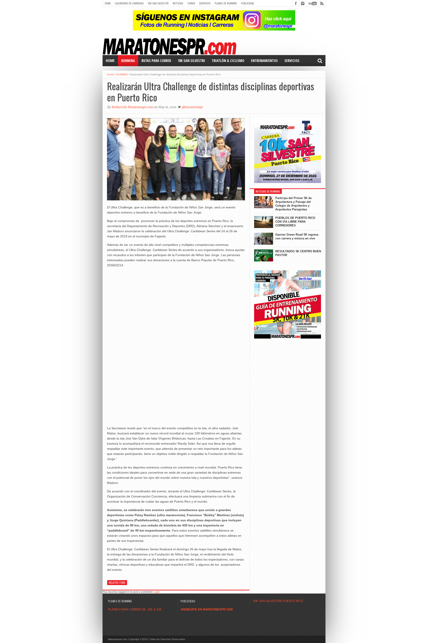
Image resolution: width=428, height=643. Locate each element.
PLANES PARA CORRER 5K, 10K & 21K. (135, 609)
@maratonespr (192, 107)
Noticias (178, 3)
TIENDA (111, 71)
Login (156, 592)
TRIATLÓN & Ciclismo (228, 60)
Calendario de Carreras (129, 3)
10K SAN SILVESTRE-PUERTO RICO (278, 601)
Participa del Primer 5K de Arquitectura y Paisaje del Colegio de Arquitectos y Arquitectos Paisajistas (293, 203)
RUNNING (128, 60)
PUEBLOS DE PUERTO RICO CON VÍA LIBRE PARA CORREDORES (295, 221)
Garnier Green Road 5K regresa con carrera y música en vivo (296, 236)
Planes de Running (226, 3)
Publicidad (247, 3)
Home (108, 3)
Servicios (205, 3)
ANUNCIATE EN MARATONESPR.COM (207, 609)
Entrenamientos (264, 60)
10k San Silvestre (158, 3)
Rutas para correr (156, 60)
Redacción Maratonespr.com (132, 107)
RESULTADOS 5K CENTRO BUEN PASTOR (298, 253)
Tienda (191, 3)
